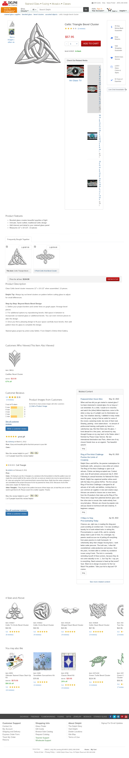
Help (103, 3)
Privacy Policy (50, 752)
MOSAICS (87, 716)
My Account (7, 728)
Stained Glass (32, 4)
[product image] (18, 358)
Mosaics (56, 4)
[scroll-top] (125, 753)
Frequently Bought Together (18, 239)
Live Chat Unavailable (117, 89)
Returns (6, 739)
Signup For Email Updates (112, 723)
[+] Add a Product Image (38, 406)
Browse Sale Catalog (44, 731)
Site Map (72, 734)
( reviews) (10, 400)
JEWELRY (77, 716)
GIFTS (68, 716)
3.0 (7, 397)
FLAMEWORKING (48, 716)
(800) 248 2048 (122, 3)
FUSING (60, 716)
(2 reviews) (81, 29)
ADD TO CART (91, 43)
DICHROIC (24, 716)
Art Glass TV (75, 80)
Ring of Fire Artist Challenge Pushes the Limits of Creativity (92, 457)
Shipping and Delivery (11, 731)
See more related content (100, 582)
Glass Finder (111, 3)
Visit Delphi (73, 728)
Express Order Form (11, 734)
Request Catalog (42, 734)
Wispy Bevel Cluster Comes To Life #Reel (100, 133)
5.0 (7, 632)
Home (87, 749)
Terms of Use (74, 737)
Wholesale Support (43, 740)
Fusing (45, 4)
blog (83, 449)
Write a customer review (16, 429)
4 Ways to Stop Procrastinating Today (89, 519)
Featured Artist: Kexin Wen (92, 399)
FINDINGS (35, 716)
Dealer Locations (75, 731)
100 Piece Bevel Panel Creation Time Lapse (100, 180)
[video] (75, 71)
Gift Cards (97, 3)
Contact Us (7, 726)
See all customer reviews (16, 510)
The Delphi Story (75, 726)
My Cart (93, 749)
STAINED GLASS (100, 716)
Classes (67, 4)
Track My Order (9, 737)
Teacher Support (42, 737)
